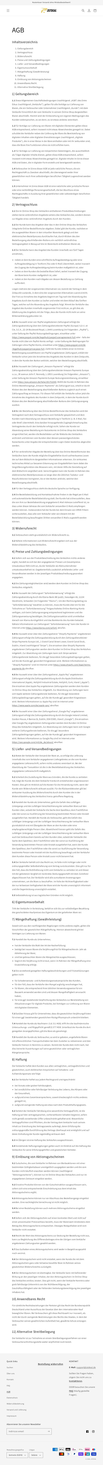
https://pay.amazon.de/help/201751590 (37, 382)
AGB (8, 1391)
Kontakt (10, 1379)
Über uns (11, 1373)
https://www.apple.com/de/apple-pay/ (31, 705)
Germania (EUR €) (15, 1455)
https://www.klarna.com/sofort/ (41, 627)
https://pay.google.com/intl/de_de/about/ (33, 742)
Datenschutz (12, 1397)
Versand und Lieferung (16, 1410)
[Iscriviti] (49, 1431)
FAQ (8, 1385)
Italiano (34, 1455)
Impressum (11, 1416)
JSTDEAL (93, 1459)
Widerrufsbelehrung (15, 1403)
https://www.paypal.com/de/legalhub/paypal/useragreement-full (44, 337)
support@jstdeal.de (86, 1367)
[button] (8, 11)
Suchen (10, 1367)
